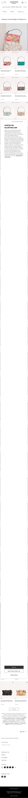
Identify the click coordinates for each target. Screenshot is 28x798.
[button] (1, 59)
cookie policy (18, 155)
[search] (5, 2)
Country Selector (4, 742)
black (25, 717)
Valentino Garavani (5, 7)
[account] (2, 2)
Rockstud (16, 723)
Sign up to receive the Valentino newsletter (9, 738)
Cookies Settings (14, 674)
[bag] (22, 2)
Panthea (12, 11)
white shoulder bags (10, 718)
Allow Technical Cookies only (14, 671)
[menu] (25, 2)
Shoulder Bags (21, 11)
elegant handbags (20, 718)
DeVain (12, 723)
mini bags (12, 720)
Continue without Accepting (17, 121)
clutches (5, 720)
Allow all (14, 667)
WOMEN (13, 7)
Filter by (25, 7)
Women (5, 11)
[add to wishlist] (13, 52)
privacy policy (7, 157)
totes (23, 719)
